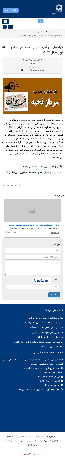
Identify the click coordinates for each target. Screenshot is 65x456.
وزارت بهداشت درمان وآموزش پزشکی (45, 318)
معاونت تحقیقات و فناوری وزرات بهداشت (43, 323)
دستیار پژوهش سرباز (53, 172)
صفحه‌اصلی (58, 31)
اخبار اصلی (37, 31)
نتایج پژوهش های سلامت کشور (48, 332)
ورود (54, 13)
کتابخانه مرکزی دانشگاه (52, 347)
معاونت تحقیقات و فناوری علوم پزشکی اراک (23, 172)
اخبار (47, 31)
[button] (11, 10)
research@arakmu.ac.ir (33, 368)
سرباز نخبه (44, 166)
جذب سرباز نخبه (30, 166)
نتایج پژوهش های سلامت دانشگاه (46, 327)
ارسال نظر (54, 295)
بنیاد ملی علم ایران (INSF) (50, 337)
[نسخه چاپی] (26, 70)
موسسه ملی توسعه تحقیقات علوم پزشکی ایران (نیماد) (38, 342)
